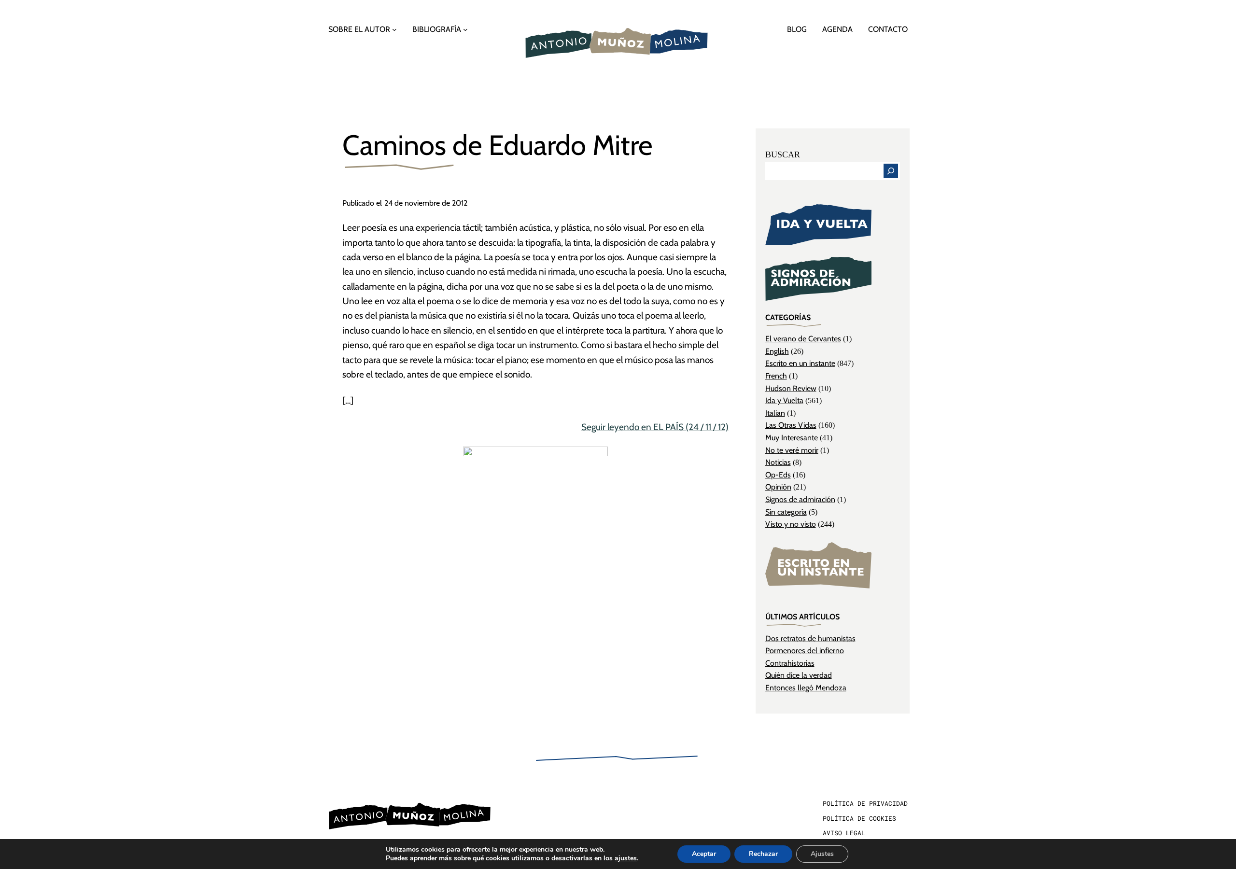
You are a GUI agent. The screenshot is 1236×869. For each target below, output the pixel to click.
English (777, 351)
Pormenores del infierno (804, 650)
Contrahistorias (790, 663)
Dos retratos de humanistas (810, 638)
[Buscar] (891, 171)
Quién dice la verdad (798, 675)
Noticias (778, 462)
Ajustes (822, 853)
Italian (775, 413)
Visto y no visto (790, 524)
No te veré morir (791, 450)
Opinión (778, 486)
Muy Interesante (791, 437)
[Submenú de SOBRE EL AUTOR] (394, 29)
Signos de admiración (800, 499)
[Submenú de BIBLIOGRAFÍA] (465, 29)
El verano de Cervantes (803, 338)
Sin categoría (786, 512)
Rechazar (763, 853)
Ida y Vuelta (784, 400)
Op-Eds (778, 474)
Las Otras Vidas (790, 425)
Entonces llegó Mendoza (805, 687)
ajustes (626, 858)
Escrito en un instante (800, 363)
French (776, 375)
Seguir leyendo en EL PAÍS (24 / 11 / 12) (655, 427)
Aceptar (704, 853)
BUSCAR (782, 154)
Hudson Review (790, 388)
